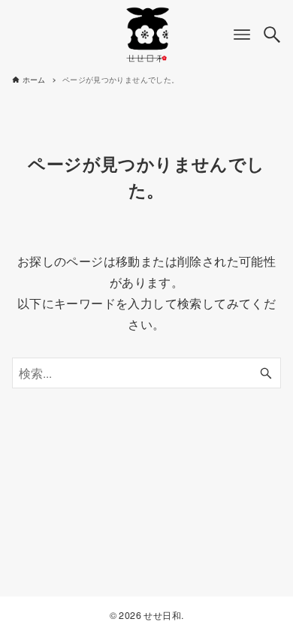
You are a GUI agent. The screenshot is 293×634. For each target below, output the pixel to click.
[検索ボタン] (272, 35)
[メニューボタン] (242, 35)
